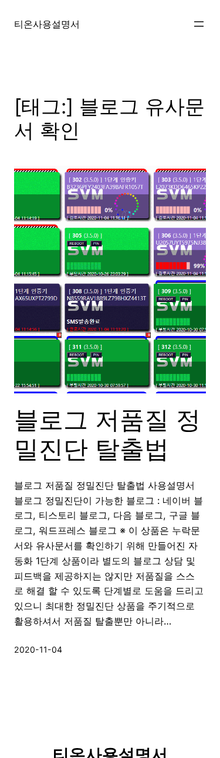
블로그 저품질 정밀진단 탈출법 (107, 434)
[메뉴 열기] (199, 24)
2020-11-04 (38, 649)
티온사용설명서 (47, 24)
